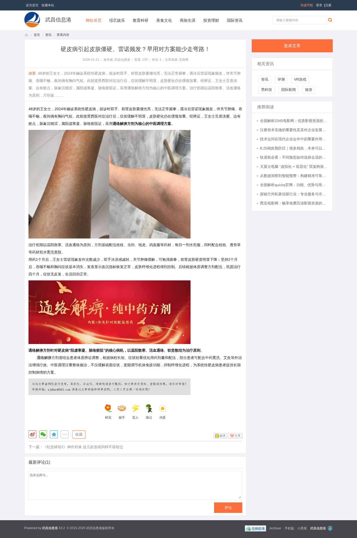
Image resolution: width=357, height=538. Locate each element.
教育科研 (140, 20)
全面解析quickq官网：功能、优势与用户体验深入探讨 (293, 185)
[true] (330, 20)
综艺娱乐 (117, 20)
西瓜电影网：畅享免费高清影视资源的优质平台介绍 (293, 203)
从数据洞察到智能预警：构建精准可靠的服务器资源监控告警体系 (293, 176)
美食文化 (164, 20)
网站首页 (93, 20)
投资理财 (211, 20)
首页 (26, 35)
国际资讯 (235, 20)
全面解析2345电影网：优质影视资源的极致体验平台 (293, 121)
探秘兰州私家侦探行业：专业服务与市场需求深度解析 (293, 194)
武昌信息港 (58, 20)
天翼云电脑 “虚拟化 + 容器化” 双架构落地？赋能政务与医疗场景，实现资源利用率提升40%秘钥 (293, 166)
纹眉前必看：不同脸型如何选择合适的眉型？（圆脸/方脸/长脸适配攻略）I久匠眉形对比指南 (293, 157)
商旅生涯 (187, 20)
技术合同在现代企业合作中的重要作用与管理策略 (293, 139)
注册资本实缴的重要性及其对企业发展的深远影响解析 (293, 130)
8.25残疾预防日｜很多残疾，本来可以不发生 (293, 148)
